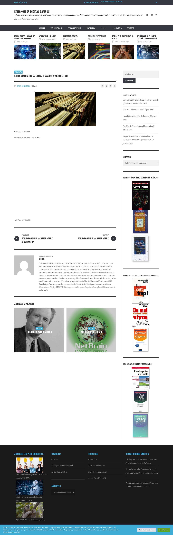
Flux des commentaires (97, 471)
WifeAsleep (130, 482)
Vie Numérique (57, 28)
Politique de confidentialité (62, 465)
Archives (116, 28)
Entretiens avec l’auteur (39, 331)
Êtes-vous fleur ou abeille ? (133, 109)
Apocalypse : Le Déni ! (47, 36)
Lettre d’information (59, 471)
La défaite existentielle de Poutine (111, 2)
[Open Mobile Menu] (156, 15)
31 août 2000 (26, 86)
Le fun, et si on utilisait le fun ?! (122, 37)
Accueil (42, 28)
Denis (18, 42)
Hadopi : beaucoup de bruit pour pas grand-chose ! (142, 473)
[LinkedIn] (152, 15)
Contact (130, 28)
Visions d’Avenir (74, 28)
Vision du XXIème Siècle (97, 36)
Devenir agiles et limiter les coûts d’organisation (147, 37)
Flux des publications (96, 465)
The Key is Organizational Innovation (138, 126)
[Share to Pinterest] (114, 86)
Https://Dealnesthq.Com (135, 469)
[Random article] (156, 2)
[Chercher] (147, 15)
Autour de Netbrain (91, 331)
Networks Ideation (70, 36)
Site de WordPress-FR (97, 478)
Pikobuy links (131, 459)
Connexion (92, 459)
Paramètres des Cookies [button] (147, 530)
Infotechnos (91, 28)
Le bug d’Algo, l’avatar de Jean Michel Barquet (24, 37)
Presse (104, 28)
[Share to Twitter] (106, 86)
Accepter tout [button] (163, 530)
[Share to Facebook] (102, 86)
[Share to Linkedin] (110, 86)
